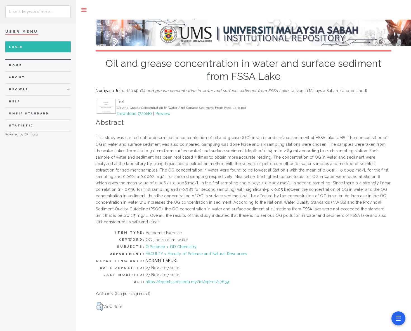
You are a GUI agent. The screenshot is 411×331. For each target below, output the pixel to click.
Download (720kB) (134, 113)
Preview (162, 113)
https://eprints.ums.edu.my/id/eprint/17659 (187, 282)
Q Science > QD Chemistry (171, 247)
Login (16, 46)
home (15, 65)
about (17, 77)
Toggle (84, 10)
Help (14, 101)
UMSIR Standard (29, 113)
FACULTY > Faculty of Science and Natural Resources (196, 254)
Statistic (21, 125)
